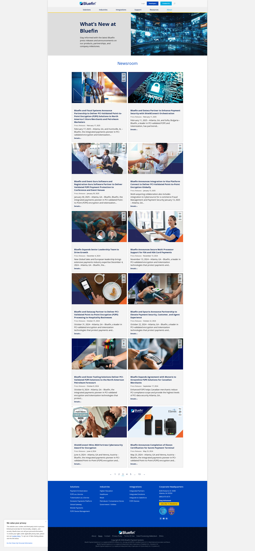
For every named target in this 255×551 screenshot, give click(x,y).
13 (139, 474)
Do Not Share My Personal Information (19, 543)
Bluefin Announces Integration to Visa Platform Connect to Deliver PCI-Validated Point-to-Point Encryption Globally (155, 184)
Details (77, 138)
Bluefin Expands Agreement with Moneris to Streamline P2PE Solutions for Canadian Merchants (153, 380)
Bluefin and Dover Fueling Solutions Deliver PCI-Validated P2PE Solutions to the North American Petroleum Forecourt (99, 380)
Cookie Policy (16, 536)
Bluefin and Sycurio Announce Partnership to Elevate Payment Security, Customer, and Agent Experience (155, 314)
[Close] (45, 521)
